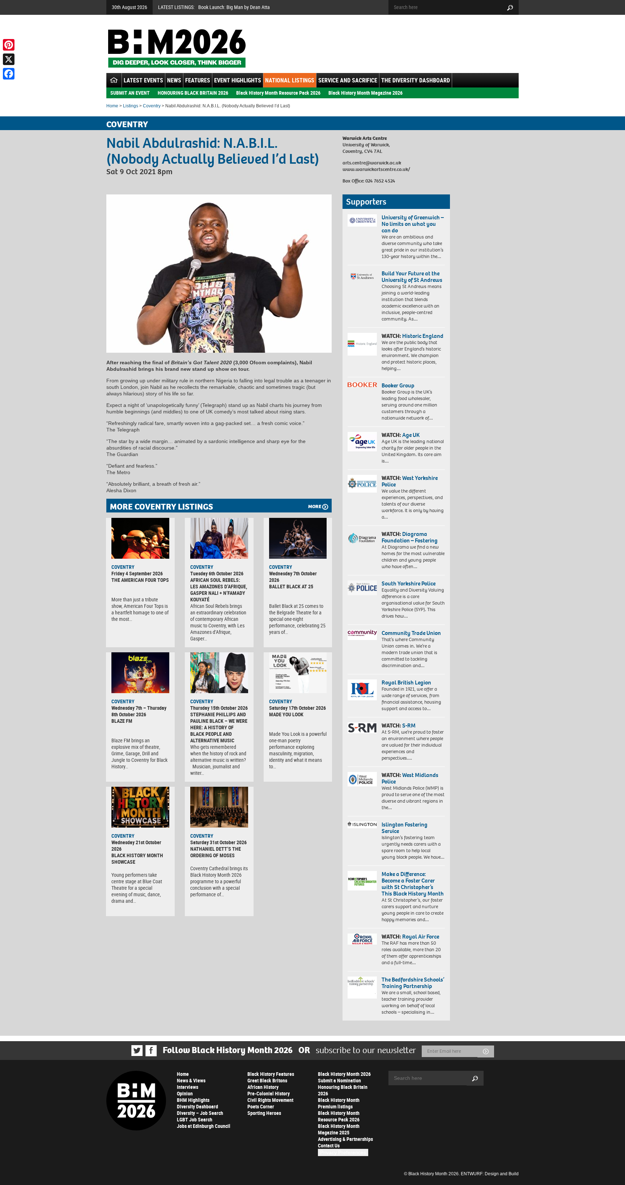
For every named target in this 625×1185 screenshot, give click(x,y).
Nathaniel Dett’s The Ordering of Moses (215, 852)
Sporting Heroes (264, 1112)
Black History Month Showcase (137, 858)
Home (112, 105)
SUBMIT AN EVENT (130, 92)
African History (263, 1086)
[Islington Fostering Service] (362, 824)
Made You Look (286, 714)
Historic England (422, 336)
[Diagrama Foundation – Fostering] (362, 538)
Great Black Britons (267, 1080)
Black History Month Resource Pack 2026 (278, 92)
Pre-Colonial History (268, 1093)
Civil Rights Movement (270, 1099)
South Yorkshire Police (408, 583)
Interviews (187, 1086)
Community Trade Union (411, 633)
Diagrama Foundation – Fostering (410, 537)
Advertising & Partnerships (345, 1138)
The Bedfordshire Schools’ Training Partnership (413, 983)
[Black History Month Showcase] (140, 807)
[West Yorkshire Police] (362, 484)
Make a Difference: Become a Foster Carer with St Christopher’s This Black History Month (413, 883)
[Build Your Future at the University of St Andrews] (362, 276)
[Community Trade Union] (362, 635)
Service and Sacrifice (347, 80)
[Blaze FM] (140, 672)
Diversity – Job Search (200, 1112)
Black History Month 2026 (344, 1073)
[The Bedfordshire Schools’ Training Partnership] (362, 987)
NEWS (174, 80)
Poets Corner (260, 1106)
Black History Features (270, 1073)
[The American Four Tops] (140, 538)
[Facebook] (8, 73)
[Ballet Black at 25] (298, 538)
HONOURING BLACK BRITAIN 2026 (193, 92)
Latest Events (143, 80)
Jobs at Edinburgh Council (203, 1125)
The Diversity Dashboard (415, 80)
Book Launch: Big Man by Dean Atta (234, 7)
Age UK (411, 435)
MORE (314, 506)
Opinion (185, 1093)
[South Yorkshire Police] (362, 587)
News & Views (191, 1080)
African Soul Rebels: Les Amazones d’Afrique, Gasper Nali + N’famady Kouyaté (218, 589)
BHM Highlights (193, 1099)
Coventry (152, 105)
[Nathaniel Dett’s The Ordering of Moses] (219, 807)
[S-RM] (362, 727)
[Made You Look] (298, 672)
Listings (130, 105)
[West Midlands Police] (362, 779)
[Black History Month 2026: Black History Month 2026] (176, 48)
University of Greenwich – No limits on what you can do (413, 224)
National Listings (289, 80)
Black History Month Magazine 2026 (365, 92)
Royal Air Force (420, 936)
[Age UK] (362, 441)
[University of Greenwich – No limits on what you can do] (362, 220)
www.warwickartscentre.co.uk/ (376, 169)
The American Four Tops (140, 579)
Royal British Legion (406, 682)
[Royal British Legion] (362, 689)
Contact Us (329, 1145)
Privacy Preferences (343, 1152)
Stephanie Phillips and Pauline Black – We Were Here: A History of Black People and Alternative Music (218, 727)
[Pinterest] (8, 45)
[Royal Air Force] (362, 939)
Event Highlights (237, 80)
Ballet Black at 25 (291, 586)
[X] (8, 59)
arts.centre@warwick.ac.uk (372, 162)
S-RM (409, 725)
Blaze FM (121, 720)
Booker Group (399, 385)
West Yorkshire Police (410, 481)
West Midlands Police (410, 778)
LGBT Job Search (194, 1119)
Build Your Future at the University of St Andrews (412, 277)
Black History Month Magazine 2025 (339, 1129)
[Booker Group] (362, 384)
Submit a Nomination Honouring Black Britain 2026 (342, 1087)
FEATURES (197, 80)
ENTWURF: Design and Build (490, 1173)
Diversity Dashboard (197, 1106)
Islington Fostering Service (405, 828)
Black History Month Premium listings (339, 1103)
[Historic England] (362, 344)
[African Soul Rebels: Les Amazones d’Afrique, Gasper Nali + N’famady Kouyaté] (219, 538)
